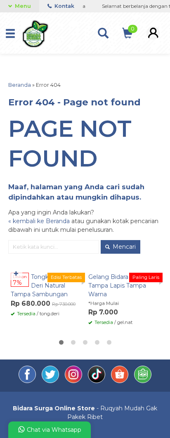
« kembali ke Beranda (39, 221)
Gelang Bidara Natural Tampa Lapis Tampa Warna (119, 285)
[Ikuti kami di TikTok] (97, 381)
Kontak (63, 6)
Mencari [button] (123, 246)
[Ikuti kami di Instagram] (74, 381)
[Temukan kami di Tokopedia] (142, 381)
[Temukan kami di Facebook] (28, 381)
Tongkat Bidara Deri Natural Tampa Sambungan (42, 285)
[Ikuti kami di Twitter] (51, 381)
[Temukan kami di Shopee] (120, 381)
